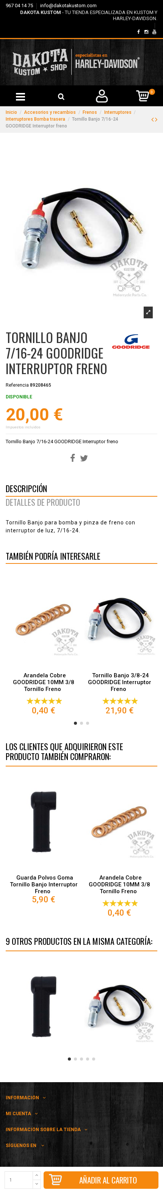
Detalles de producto (43, 503)
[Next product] (156, 119)
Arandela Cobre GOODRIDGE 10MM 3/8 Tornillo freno (43, 682)
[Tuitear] (84, 458)
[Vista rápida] (43, 666)
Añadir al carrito (108, 1180)
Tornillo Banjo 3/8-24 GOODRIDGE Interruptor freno (119, 682)
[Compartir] (72, 458)
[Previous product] (153, 119)
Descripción (26, 489)
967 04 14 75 (20, 5)
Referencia (17, 385)
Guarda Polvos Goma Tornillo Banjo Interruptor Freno (44, 884)
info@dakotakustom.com (68, 5)
